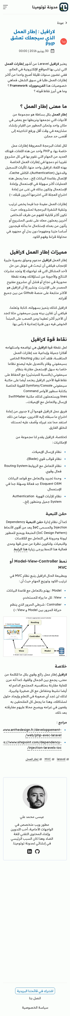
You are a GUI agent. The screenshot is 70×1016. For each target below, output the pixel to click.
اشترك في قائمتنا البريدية (35, 991)
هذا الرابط (20, 549)
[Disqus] (35, 924)
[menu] (5, 7)
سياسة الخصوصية (35, 1007)
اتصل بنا (35, 998)
